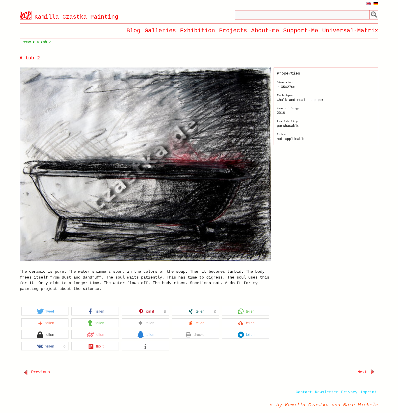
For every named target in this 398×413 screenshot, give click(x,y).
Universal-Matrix (350, 30)
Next (363, 372)
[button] (45, 311)
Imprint (368, 392)
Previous (39, 372)
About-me (265, 30)
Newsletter (326, 392)
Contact (304, 392)
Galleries (160, 30)
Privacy (349, 392)
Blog (133, 30)
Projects (233, 30)
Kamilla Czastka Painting (76, 17)
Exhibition (197, 30)
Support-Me (300, 30)
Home (27, 42)
